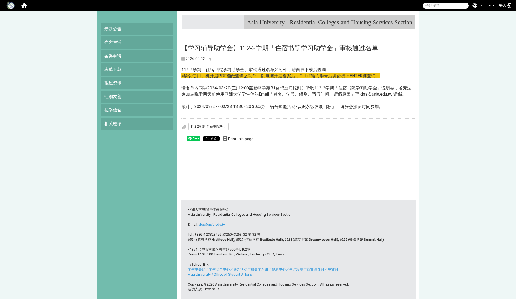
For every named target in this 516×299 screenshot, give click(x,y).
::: (410, 20)
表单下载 (112, 69)
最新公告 (112, 28)
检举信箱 (112, 110)
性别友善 (112, 96)
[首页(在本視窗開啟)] (24, 5)
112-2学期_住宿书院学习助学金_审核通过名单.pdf (210, 126)
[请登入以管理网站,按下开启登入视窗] (10, 5)
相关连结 (112, 123)
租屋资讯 (112, 82)
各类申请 (112, 56)
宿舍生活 (112, 42)
